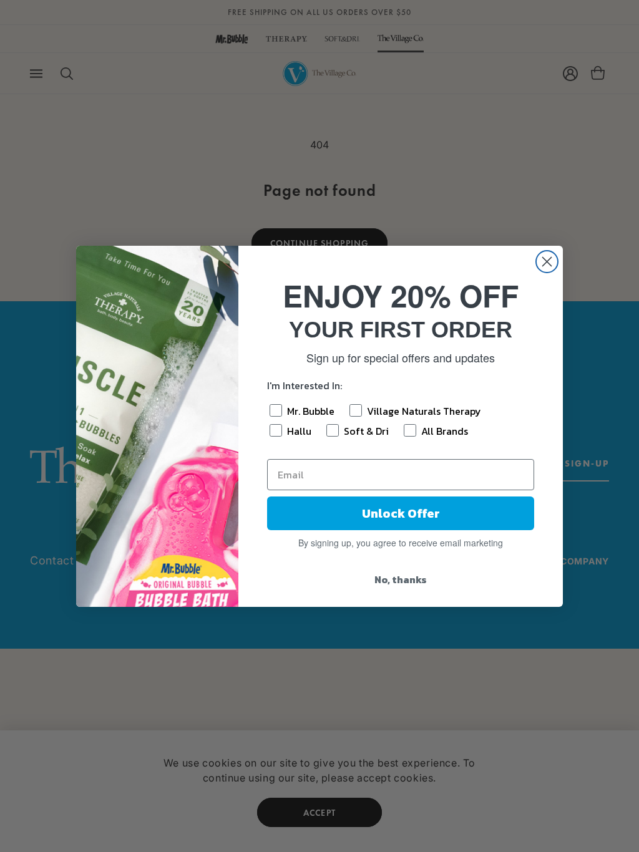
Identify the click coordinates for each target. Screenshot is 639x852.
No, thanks (400, 579)
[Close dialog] (547, 262)
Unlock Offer (401, 513)
